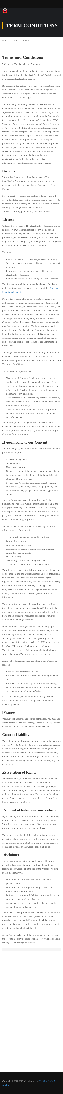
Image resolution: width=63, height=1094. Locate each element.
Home (5, 40)
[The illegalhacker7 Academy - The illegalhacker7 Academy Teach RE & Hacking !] (12, 11)
